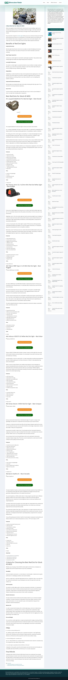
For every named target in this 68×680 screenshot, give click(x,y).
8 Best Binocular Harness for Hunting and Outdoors (15, 665)
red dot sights (20, 35)
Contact (60, 2)
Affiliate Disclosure (54, 2)
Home (44, 2)
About (48, 2)
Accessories (9, 663)
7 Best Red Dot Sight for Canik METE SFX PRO (14, 664)
